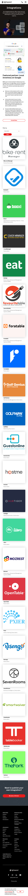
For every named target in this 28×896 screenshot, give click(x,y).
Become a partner (18, 832)
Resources (5, 839)
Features (4, 814)
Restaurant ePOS (18, 812)
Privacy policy (14, 881)
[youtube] (20, 875)
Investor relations (18, 851)
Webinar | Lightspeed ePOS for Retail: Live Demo (7, 857)
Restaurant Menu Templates (18, 823)
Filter (7, 134)
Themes (4, 834)
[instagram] (12, 875)
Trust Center (17, 849)
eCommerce (5, 827)
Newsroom (16, 846)
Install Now (14, 120)
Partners (16, 827)
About (15, 840)
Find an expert (17, 830)
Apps (4, 832)
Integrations (17, 829)
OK (20, 891)
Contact (16, 842)
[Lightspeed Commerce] (6, 2)
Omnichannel (5, 819)
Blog (4, 840)
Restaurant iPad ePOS (19, 819)
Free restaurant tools (7, 844)
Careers (16, 844)
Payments (16, 821)
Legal (15, 847)
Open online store (6, 836)
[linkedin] (16, 875)
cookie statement (9, 891)
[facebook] (8, 875)
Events (4, 847)
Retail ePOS (5, 812)
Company (16, 839)
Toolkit (15, 834)
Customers (5, 846)
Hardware (5, 817)
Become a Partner (14, 796)
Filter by (5, 128)
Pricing (4, 816)
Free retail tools (6, 842)
